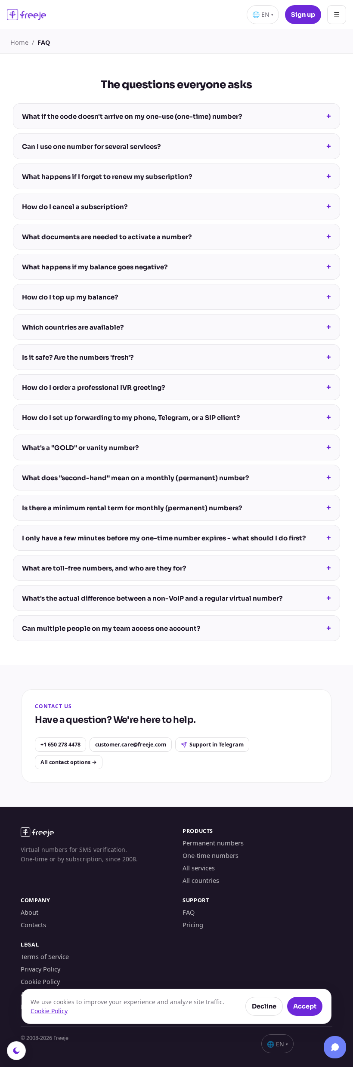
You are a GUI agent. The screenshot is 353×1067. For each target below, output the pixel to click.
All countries (201, 880)
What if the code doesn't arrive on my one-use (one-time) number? (176, 116)
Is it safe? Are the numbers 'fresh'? (176, 357)
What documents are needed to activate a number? (176, 236)
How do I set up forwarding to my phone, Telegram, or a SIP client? (176, 417)
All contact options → (68, 762)
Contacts (33, 924)
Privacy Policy (40, 969)
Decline (264, 1006)
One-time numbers (210, 855)
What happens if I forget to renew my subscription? (176, 176)
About (29, 912)
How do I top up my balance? (176, 297)
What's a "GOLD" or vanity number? (176, 447)
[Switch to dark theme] (16, 1050)
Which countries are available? (176, 327)
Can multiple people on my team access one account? (176, 628)
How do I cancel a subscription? (176, 206)
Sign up (303, 15)
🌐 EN (262, 14)
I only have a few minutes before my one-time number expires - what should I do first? (176, 538)
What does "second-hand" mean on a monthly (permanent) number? (176, 477)
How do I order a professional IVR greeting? (176, 387)
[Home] (26, 14)
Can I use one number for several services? (176, 146)
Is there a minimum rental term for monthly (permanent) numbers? (176, 507)
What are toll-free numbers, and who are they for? (176, 568)
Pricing (193, 924)
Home (19, 42)
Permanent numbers (213, 843)
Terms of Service (45, 956)
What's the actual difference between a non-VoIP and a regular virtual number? (176, 598)
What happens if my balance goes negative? (176, 266)
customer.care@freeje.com (130, 744)
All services (199, 867)
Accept (304, 1006)
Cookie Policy (40, 981)
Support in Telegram (216, 744)
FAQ (189, 912)
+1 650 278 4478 (60, 744)
